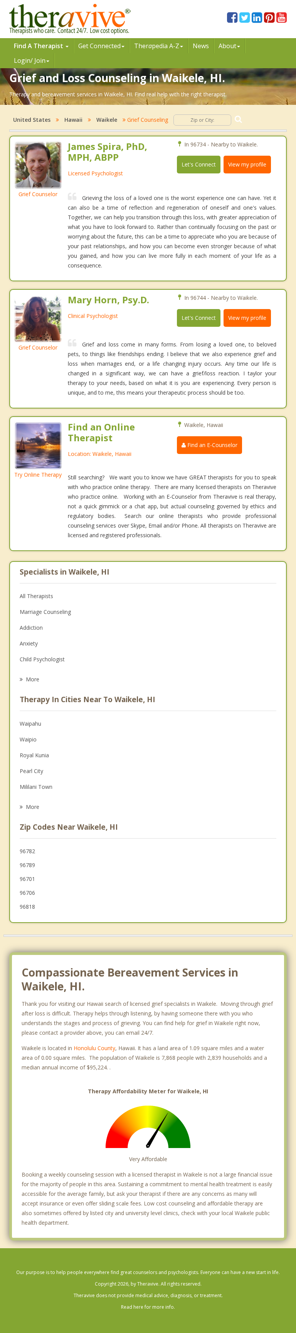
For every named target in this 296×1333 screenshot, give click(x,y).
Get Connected (99, 46)
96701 (27, 879)
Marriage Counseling (45, 611)
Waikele (106, 119)
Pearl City (31, 771)
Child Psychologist (42, 659)
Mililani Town (36, 786)
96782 (27, 851)
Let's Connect (199, 164)
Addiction (31, 627)
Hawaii (73, 119)
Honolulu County (94, 1048)
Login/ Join (29, 60)
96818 (27, 906)
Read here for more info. (148, 1307)
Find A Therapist (39, 46)
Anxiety (29, 643)
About (227, 46)
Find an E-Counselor (211, 445)
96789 (27, 865)
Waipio (28, 739)
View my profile (247, 164)
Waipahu (30, 723)
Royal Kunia (34, 755)
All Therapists (36, 596)
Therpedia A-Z (156, 46)
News (201, 46)
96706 (27, 892)
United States (31, 119)
